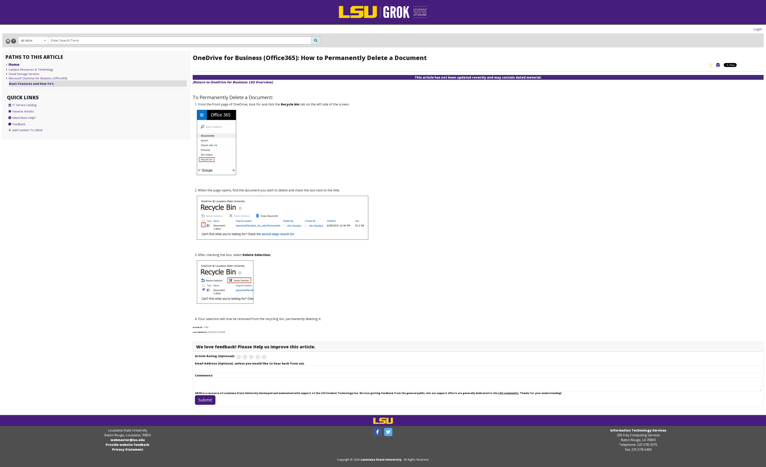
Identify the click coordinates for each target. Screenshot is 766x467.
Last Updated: (200, 332)
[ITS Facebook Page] (377, 432)
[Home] (8, 41)
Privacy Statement (127, 449)
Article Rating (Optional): (215, 356)
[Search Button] (315, 40)
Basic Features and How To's (31, 84)
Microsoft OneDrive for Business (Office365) (38, 78)
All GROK (27, 40)
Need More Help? (24, 118)
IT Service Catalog (24, 105)
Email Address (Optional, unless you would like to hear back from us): (249, 363)
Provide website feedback (127, 444)
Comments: (204, 375)
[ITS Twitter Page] (388, 432)
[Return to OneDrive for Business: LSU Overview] (233, 82)
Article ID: (198, 327)
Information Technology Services (638, 430)
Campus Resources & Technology (31, 69)
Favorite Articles (23, 111)
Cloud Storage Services (24, 74)
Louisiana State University (381, 459)
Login (757, 29)
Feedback (18, 124)
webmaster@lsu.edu (128, 440)
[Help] (13, 41)
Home (14, 64)
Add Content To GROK (27, 130)
